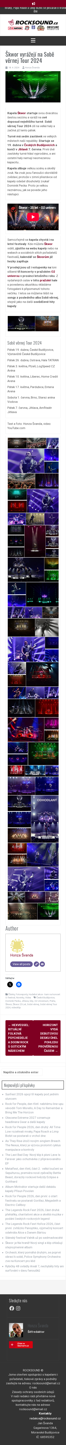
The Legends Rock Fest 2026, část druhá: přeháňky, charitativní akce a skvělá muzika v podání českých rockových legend (34, 1214)
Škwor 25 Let (19, 1004)
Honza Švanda (32, 67)
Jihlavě (23, 149)
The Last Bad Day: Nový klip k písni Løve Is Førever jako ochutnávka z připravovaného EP (33, 1159)
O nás (33, 1387)
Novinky (20, 997)
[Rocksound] (33, 22)
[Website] (36, 964)
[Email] (42, 964)
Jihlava (25, 1001)
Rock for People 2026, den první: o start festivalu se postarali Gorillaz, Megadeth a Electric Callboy (33, 1200)
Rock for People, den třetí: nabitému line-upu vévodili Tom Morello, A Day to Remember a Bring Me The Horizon (34, 1108)
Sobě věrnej (33, 1004)
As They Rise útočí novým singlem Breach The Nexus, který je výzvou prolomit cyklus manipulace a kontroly (33, 1145)
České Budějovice (45, 997)
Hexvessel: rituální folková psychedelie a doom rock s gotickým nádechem (18, 1038)
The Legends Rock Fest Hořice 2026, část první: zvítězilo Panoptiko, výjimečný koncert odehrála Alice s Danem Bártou (34, 1228)
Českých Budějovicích (39, 145)
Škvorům (43, 257)
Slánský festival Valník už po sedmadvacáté (34, 1237)
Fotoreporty (22, 994)
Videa (28, 997)
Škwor (21, 113)
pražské (45, 280)
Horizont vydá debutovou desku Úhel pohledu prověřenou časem (48, 1038)
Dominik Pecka (13, 1001)
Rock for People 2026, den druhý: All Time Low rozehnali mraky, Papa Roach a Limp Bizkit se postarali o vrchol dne (32, 1131)
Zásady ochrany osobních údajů (33, 1392)
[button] (21, 324)
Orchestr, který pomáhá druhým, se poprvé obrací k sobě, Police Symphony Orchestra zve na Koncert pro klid (33, 1257)
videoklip (16, 1007)
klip (31, 1001)
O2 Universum (41, 1001)
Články (11, 994)
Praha (52, 1001)
